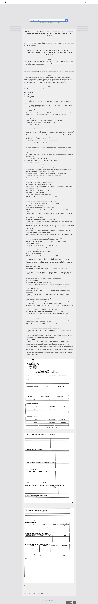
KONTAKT (30, 2)
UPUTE (11, 2)
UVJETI (17, 2)
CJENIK (23, 2)
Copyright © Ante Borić (49, 600)
